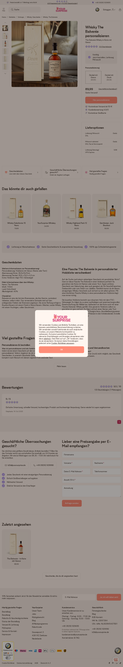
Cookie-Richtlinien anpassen (62, 343)
